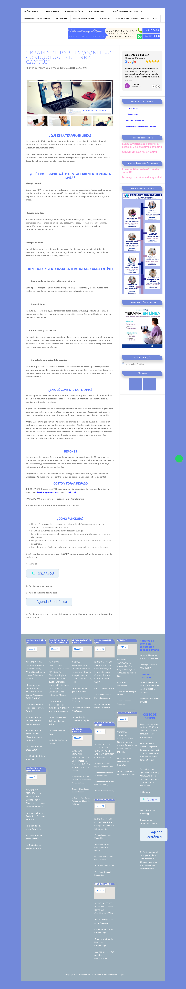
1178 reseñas (140, 58)
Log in (121, 975)
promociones (149, 750)
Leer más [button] (160, 80)
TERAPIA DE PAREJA (42, 33)
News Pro (83, 975)
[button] (158, 86)
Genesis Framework (98, 975)
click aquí (150, 760)
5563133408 (132, 108)
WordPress (112, 975)
